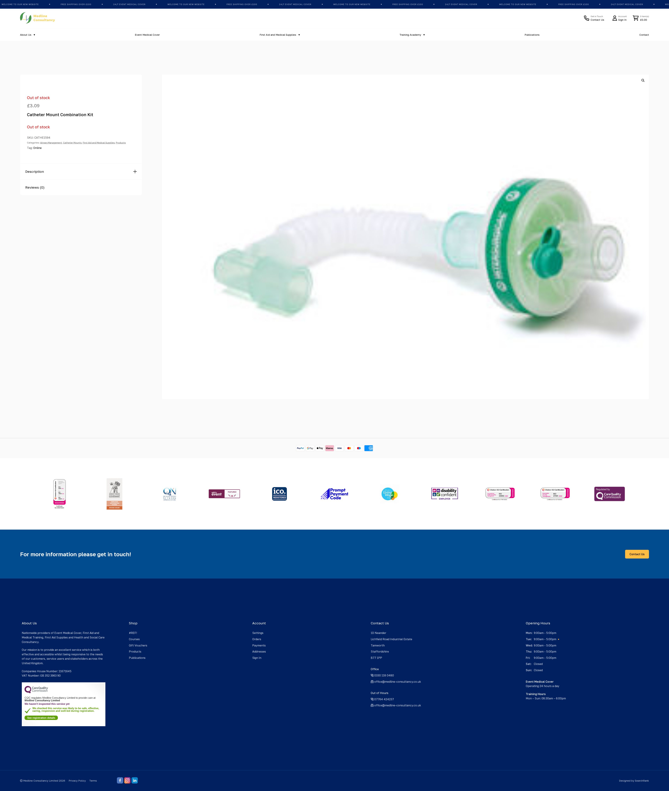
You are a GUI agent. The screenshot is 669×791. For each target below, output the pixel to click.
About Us (25, 34)
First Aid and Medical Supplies (278, 34)
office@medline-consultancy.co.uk (397, 681)
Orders (256, 639)
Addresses (259, 651)
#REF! (133, 633)
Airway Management (51, 142)
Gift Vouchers (138, 645)
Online (37, 148)
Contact (644, 34)
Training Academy (410, 34)
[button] (643, 80)
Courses (134, 639)
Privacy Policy (77, 780)
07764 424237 (384, 699)
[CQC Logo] (36, 692)
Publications (532, 34)
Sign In (256, 658)
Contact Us (637, 554)
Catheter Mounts (72, 142)
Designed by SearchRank (634, 780)
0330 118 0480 (384, 675)
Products (121, 142)
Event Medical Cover (147, 34)
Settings (257, 633)
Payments (259, 645)
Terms (93, 780)
